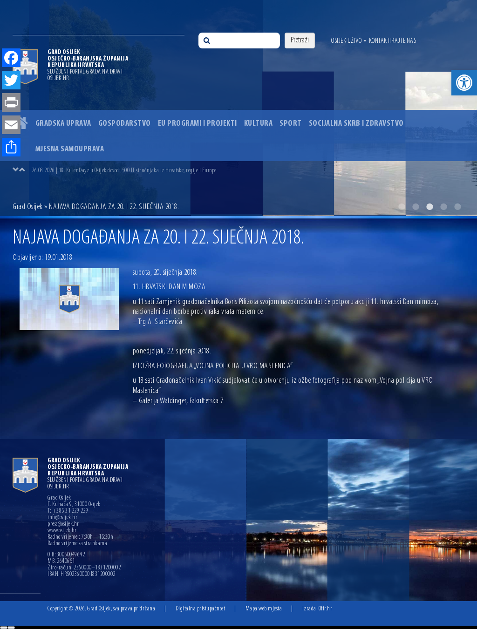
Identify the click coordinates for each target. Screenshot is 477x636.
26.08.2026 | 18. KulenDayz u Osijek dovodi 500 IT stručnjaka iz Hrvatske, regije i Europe (124, 170)
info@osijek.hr (62, 517)
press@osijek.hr (63, 524)
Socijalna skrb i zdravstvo (356, 124)
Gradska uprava (63, 124)
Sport (290, 124)
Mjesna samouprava (69, 149)
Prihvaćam (3, 627)
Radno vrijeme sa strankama (77, 544)
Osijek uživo (346, 41)
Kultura (258, 124)
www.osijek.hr (62, 531)
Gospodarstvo (124, 124)
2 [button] (415, 206)
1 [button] (401, 206)
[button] (464, 82)
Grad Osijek (28, 207)
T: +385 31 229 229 (68, 511)
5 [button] (457, 206)
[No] (11, 627)
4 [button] (443, 206)
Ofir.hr (326, 608)
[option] (247, 170)
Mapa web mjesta (263, 608)
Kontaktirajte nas (392, 41)
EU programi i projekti (197, 124)
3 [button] (429, 206)
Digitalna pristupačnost (200, 608)
